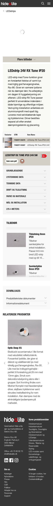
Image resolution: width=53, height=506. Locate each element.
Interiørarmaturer (35, 424)
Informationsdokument (17, 303)
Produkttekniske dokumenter (20, 298)
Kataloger (8, 473)
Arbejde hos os (10, 490)
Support (7, 496)
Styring (31, 448)
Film (5, 482)
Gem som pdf (11, 161)
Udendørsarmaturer (36, 440)
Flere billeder (25, 59)
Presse (7, 479)
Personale (8, 493)
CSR (6, 485)
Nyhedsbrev (9, 476)
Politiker (7, 487)
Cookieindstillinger (36, 479)
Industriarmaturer (35, 426)
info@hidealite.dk (10, 454)
